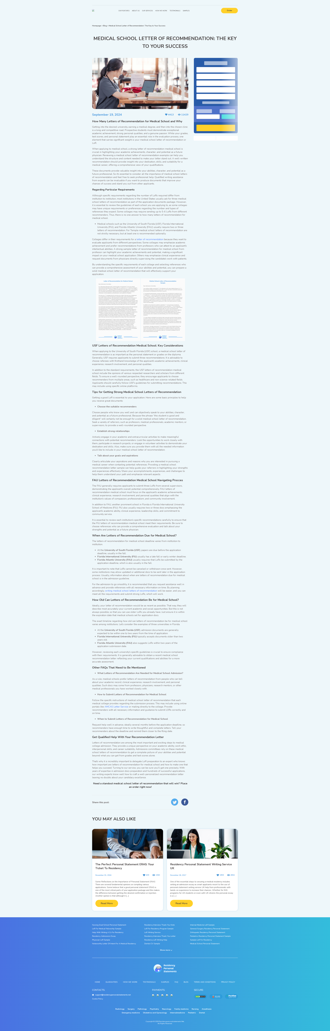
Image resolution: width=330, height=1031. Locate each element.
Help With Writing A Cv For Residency (107, 932)
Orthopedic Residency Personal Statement (207, 932)
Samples (186, 11)
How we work (130, 982)
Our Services (147, 11)
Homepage (96, 26)
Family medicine (181, 1009)
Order (229, 10)
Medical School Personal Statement (205, 943)
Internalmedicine (177, 1013)
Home (97, 982)
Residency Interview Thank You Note (159, 925)
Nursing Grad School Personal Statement (109, 925)
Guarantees (112, 982)
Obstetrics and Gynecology (155, 1013)
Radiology (119, 1009)
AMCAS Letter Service (116, 706)
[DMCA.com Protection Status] (200, 997)
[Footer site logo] (165, 968)
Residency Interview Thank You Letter (160, 936)
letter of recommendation (150, 239)
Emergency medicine (131, 1013)
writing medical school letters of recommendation (131, 590)
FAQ (176, 982)
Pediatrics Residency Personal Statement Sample (210, 936)
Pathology (142, 1009)
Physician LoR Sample (101, 940)
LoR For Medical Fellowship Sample (106, 928)
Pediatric (192, 1013)
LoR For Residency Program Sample (159, 928)
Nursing (195, 1009)
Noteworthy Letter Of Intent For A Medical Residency (114, 943)
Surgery (131, 1009)
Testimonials (175, 11)
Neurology (166, 1009)
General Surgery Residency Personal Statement (209, 928)
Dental (202, 1013)
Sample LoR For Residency (201, 940)
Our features (123, 11)
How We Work (161, 11)
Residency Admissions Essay (104, 936)
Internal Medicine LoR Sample (202, 925)
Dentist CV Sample (152, 943)
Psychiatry (154, 1009)
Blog (105, 26)
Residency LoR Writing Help (155, 940)
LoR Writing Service (152, 932)
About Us (135, 11)
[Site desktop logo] (93, 10)
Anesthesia (206, 1009)
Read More (107, 903)
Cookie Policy (97, 999)
